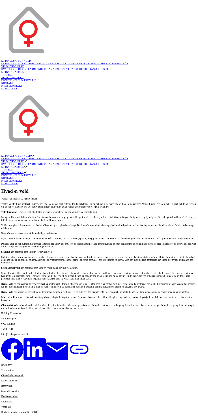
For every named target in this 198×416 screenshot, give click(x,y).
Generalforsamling (10, 391)
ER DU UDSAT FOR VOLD (16, 60)
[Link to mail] (57, 359)
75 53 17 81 (7, 329)
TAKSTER (7, 74)
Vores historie (8, 370)
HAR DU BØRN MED (92, 63)
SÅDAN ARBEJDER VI (56, 69)
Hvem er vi (6, 364)
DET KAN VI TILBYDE (44, 63)
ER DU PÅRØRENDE (31, 69)
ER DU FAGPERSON (12, 72)
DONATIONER (9, 80)
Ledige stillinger (9, 380)
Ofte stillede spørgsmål (12, 375)
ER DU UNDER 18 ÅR (116, 63)
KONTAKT (7, 83)
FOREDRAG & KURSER (94, 69)
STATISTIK (75, 69)
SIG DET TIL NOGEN (68, 63)
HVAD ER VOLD (10, 69)
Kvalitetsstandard (9, 396)
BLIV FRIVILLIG (27, 80)
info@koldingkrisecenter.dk (14, 334)
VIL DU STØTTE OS (12, 77)
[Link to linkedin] (35, 359)
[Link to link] (79, 359)
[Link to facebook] (12, 359)
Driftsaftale (6, 401)
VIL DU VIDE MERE (12, 66)
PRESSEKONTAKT (11, 85)
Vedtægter (6, 406)
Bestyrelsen (7, 385)
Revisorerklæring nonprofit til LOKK (19, 412)
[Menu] (4, 151)
